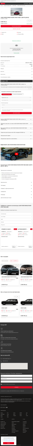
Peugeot (14, 415)
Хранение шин (3, 428)
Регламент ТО (3, 421)
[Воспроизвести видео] (16, 154)
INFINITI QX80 (4, 307)
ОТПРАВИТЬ (16, 387)
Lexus (8, 414)
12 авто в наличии (29, 23)
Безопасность (4, 182)
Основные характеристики (5, 60)
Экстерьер (3, 185)
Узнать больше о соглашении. (6, 110)
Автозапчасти (3, 425)
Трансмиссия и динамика (6, 170)
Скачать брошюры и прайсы (5, 77)
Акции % (24, 424)
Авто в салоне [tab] (5, 260)
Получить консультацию (16, 26)
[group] (16, 12)
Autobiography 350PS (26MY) (23, 229)
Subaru (21, 415)
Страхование (14, 429)
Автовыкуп (13, 428)
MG (26, 414)
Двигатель (2, 71)
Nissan (2, 415)
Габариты (2, 68)
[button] (1, 12)
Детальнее (2, 1)
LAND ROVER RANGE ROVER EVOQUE (9, 276)
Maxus (14, 414)
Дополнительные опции (6, 197)
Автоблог (24, 425)
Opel (7, 415)
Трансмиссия (3, 74)
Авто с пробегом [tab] (14, 260)
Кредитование (14, 424)
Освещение (3, 191)
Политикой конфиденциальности (9, 440)
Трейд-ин (13, 425)
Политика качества (26, 428)
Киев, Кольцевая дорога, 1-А (7, 358)
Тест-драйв (13, 432)
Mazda (21, 414)
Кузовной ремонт (3, 424)
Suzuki (27, 415)
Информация (3, 439)
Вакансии (24, 429)
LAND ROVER (2, 414)
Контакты (24, 432)
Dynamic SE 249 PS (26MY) (6, 229)
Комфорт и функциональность (7, 188)
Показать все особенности (16, 40)
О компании (25, 421)
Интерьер (3, 194)
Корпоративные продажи (15, 421)
